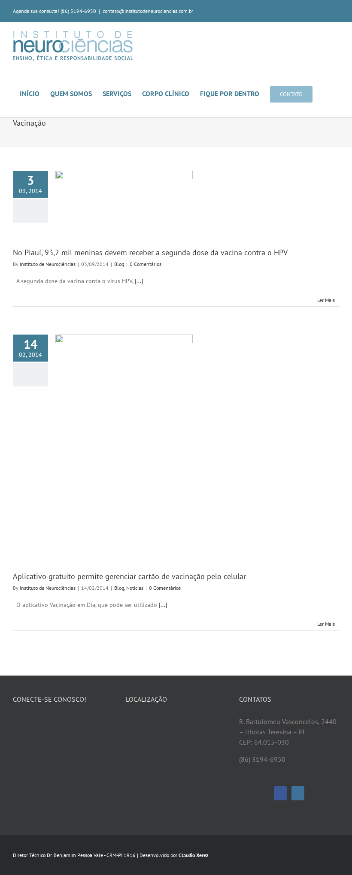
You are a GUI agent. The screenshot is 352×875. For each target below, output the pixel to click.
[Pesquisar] (325, 93)
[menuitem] (35, 93)
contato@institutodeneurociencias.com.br (148, 11)
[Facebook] (280, 793)
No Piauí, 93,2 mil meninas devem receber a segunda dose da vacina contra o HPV (150, 252)
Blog (119, 264)
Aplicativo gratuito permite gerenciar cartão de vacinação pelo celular (129, 576)
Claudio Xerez (194, 855)
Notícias (134, 588)
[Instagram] (297, 793)
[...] (139, 281)
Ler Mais (326, 300)
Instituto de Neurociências (48, 264)
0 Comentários (145, 264)
